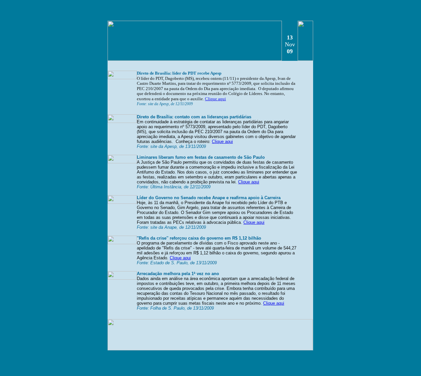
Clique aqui (215, 98)
